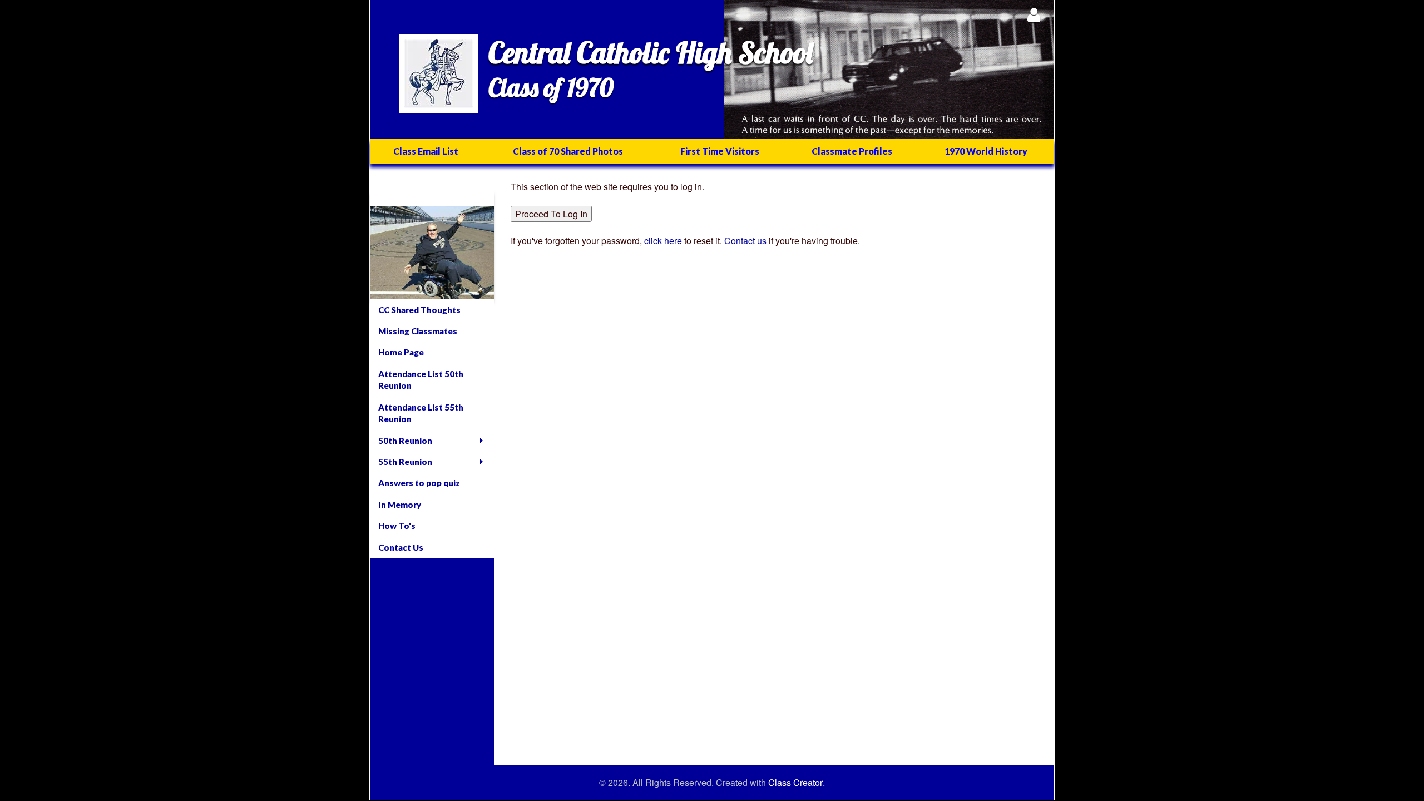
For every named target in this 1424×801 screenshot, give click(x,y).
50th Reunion (405, 441)
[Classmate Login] (1034, 14)
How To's (397, 526)
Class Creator (795, 783)
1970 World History (986, 151)
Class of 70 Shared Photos (568, 151)
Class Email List (425, 151)
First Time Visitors (719, 151)
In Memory (399, 505)
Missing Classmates (417, 331)
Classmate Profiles (852, 151)
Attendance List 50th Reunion (420, 379)
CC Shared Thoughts (419, 310)
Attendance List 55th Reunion (420, 413)
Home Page (401, 352)
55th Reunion (405, 462)
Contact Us (400, 547)
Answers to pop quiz (419, 483)
